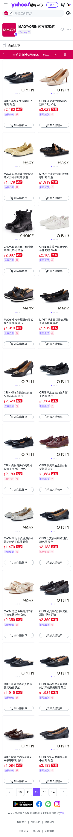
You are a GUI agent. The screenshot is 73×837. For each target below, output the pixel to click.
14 (53, 792)
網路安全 (24, 831)
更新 (62, 813)
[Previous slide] (4, 76)
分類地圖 (49, 831)
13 (44, 792)
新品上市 (14, 45)
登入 (52, 5)
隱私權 (36, 831)
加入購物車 (20, 125)
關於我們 (35, 822)
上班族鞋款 (57, 54)
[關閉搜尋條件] (10, 13)
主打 (5, 54)
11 (28, 792)
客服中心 (21, 822)
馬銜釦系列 (67, 54)
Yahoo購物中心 (27, 4)
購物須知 (49, 822)
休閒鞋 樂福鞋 (47, 54)
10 (20, 792)
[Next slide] (32, 76)
